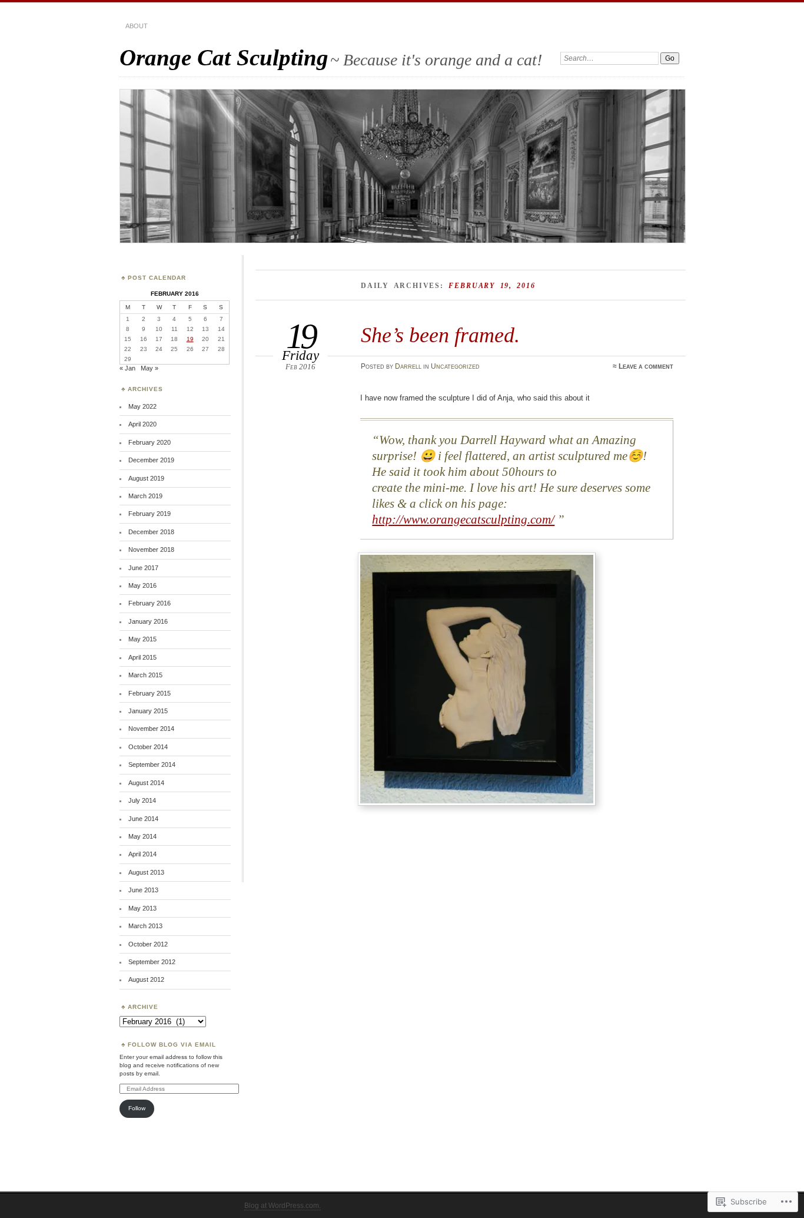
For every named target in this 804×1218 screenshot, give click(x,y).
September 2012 (151, 961)
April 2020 (142, 424)
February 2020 (149, 442)
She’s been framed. (440, 335)
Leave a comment (646, 366)
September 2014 (151, 764)
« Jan (127, 368)
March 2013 (145, 925)
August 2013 (146, 872)
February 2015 (149, 693)
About (136, 25)
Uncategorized (455, 366)
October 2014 (148, 746)
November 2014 (151, 728)
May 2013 (142, 908)
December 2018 (151, 531)
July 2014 (142, 800)
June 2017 (143, 567)
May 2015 (142, 639)
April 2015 (142, 657)
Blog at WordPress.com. (282, 1206)
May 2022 (142, 406)
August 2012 (146, 979)
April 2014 (142, 854)
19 (190, 339)
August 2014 (146, 782)
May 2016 (142, 585)
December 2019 (151, 460)
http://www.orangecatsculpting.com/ (463, 519)
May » (149, 368)
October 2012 (148, 944)
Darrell (408, 366)
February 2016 (149, 603)
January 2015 (148, 710)
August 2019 (146, 478)
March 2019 (145, 495)
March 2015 (145, 674)
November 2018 (151, 549)
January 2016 (148, 621)
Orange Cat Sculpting (223, 57)
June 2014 (143, 818)
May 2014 (142, 836)
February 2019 (149, 513)
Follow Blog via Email (172, 1044)
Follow (136, 1108)
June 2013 (143, 889)
